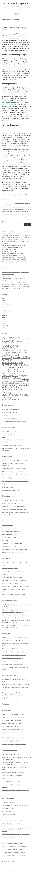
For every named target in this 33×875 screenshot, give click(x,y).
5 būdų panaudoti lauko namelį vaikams (12, 843)
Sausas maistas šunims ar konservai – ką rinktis (14, 421)
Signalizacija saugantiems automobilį (11, 288)
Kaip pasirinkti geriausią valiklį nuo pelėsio (12, 239)
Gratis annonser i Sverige (8, 304)
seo (3, 367)
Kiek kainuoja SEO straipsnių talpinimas (12, 577)
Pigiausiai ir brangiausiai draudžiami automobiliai (14, 509)
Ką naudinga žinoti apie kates (9, 412)
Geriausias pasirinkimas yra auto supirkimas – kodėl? (15, 820)
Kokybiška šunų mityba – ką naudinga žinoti (13, 472)
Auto (3, 298)
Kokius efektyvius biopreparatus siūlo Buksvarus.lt (14, 255)
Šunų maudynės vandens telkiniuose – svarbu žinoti (15, 481)
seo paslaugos (10, 373)
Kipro (4, 352)
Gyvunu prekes (7, 633)
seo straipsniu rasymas (9, 377)
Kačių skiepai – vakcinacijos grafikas (11, 409)
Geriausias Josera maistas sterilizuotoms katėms (14, 714)
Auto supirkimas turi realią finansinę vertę (12, 754)
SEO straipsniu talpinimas (10, 600)
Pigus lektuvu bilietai (9, 427)
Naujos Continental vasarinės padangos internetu (14, 503)
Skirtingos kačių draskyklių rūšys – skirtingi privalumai (15, 649)
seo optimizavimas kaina (13, 371)
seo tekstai (25, 379)
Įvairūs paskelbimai (19, 203)
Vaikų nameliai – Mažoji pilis (9, 249)
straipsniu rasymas (24, 383)
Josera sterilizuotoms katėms (9, 528)
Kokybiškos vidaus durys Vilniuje (10, 568)
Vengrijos (25, 385)
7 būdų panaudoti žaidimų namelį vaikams (12, 849)
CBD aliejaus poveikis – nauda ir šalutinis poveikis (14, 571)
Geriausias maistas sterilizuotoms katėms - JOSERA (14, 637)
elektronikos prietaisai (13, 205)
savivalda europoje (12, 362)
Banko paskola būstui (7, 808)
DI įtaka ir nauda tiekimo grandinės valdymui (13, 231)
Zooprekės (6, 704)
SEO (3, 319)
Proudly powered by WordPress (9, 872)
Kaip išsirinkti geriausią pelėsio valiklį (11, 432)
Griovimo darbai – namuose (9, 251)
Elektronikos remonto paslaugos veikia (14, 29)
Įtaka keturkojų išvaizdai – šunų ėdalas (11, 552)
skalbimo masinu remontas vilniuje (9, 381)
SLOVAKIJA (23, 380)
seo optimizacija (18, 367)
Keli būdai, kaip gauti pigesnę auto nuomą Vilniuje (14, 261)
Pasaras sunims (7, 456)
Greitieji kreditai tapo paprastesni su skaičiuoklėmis (15, 805)
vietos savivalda (11, 387)
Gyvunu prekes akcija (8, 405)
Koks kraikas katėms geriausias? (10, 546)
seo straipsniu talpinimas (12, 379)
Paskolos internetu (8, 798)
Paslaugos (27, 203)
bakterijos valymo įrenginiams (11, 339)
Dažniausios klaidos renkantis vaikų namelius (13, 852)
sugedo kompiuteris (25, 209)
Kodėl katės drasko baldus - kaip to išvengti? (13, 652)
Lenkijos (5, 354)
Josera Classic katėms (7, 525)
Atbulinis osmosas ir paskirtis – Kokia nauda (13, 772)
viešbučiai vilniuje (7, 399)
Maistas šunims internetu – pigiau (10, 490)
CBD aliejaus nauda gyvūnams (9, 534)
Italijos (10, 350)
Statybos (4, 321)
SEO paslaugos (7, 558)
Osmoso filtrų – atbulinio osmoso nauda (12, 775)
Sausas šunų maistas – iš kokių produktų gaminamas (15, 475)
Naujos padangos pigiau (9, 861)
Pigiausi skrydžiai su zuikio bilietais (10, 276)
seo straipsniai (22, 376)
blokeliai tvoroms (25, 339)
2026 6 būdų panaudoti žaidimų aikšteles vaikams (14, 846)
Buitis (3, 300)
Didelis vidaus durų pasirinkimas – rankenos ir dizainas (15, 237)
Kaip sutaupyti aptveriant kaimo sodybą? (12, 445)
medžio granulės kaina (13, 354)
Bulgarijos (18, 341)
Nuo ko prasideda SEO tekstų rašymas (11, 583)
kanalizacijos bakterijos (20, 350)
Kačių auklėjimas (6, 415)
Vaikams (4, 323)
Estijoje (5, 350)
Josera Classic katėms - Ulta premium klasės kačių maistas (16, 640)
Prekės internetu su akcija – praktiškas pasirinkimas (15, 549)
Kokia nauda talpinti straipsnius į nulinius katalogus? (15, 580)
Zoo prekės (6, 520)
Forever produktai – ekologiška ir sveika (12, 247)
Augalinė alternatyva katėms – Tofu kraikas (13, 717)
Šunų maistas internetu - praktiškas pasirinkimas (14, 655)
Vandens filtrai (5, 325)
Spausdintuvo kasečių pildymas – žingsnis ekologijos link (16, 284)
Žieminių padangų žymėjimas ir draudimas (12, 500)
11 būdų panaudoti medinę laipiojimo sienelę (13, 855)
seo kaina (9, 367)
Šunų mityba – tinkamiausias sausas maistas (13, 484)
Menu (16, 13)
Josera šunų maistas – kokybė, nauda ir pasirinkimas (15, 460)
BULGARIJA (8, 340)
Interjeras (4, 306)
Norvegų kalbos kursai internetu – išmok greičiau (14, 282)
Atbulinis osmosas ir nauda (9, 837)
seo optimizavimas (10, 369)
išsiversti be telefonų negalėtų (16, 207)
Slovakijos (6, 383)
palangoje (20, 354)
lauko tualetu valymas (22, 352)
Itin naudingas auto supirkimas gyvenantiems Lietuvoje (16, 684)
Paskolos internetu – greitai (9, 802)
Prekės (3, 317)
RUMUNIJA (8, 357)
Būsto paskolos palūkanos (8, 814)
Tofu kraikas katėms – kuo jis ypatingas (12, 726)
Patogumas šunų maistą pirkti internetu (12, 543)
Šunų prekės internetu (7, 487)
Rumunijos (18, 357)
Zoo (3, 327)
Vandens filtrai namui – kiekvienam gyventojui (13, 506)
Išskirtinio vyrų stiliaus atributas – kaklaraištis (13, 778)
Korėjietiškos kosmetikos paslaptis (10, 698)
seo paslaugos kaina (10, 375)
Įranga (3, 309)
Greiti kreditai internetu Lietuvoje (10, 811)
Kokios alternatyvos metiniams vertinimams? (13, 233)
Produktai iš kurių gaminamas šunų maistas (13, 741)
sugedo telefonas (6, 211)
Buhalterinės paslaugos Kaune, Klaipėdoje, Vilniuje (14, 257)
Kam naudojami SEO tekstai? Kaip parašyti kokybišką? (15, 586)
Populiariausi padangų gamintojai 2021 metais (13, 594)
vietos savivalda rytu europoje (13, 391)
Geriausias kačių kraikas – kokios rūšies (11, 723)
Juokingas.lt (5, 199)
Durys (3, 302)
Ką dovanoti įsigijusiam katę (9, 537)
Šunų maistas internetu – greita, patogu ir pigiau (14, 468)
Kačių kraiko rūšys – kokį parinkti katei (11, 720)
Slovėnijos (14, 383)
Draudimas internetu (9, 496)
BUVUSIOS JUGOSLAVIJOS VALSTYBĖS (10, 345)
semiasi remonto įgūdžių (13, 209)
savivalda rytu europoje (15, 365)
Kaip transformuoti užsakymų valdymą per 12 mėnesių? (16, 834)
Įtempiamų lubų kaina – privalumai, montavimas (14, 574)
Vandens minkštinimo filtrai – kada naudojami (13, 253)
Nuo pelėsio (5, 313)
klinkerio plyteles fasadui (11, 352)
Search (4, 221)
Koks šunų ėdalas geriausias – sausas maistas (13, 478)
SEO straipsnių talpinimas (16, 3)
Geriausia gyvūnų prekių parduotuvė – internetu (14, 744)
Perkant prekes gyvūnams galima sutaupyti (13, 729)
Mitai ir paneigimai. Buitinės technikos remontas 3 (14, 259)
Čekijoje (16, 399)
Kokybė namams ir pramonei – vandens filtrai (13, 245)
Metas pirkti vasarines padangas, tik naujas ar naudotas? (16, 286)
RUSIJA (26, 357)
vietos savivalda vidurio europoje (15, 396)
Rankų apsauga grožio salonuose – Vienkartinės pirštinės (16, 235)
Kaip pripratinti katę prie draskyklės (11, 418)
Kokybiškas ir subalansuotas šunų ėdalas (12, 664)
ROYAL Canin (5, 540)
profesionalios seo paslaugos (11, 355)
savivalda (7, 359)
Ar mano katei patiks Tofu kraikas (10, 661)
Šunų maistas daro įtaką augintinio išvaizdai (13, 738)
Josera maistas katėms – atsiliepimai (11, 531)
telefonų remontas (11, 102)
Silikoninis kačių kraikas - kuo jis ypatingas (12, 658)
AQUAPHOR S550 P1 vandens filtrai (11, 782)
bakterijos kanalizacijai (11, 337)
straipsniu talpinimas (12, 384)
